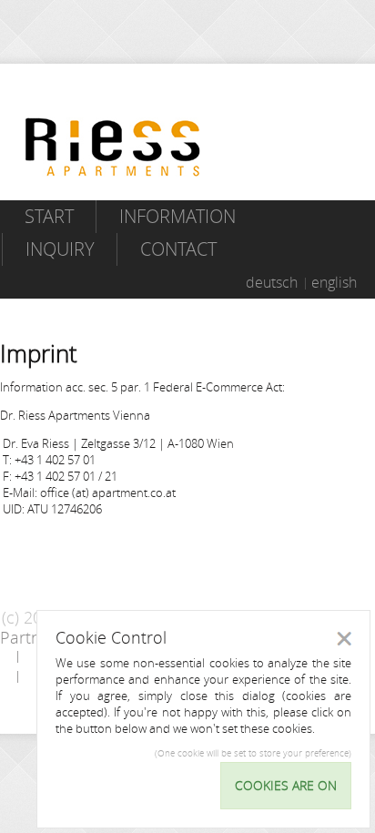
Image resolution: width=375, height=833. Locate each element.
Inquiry (60, 249)
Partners (32, 637)
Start (49, 216)
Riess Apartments (112, 147)
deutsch (272, 282)
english (334, 282)
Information (177, 216)
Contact (178, 249)
